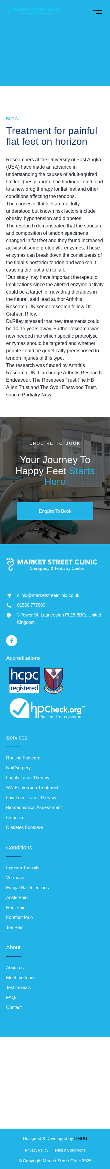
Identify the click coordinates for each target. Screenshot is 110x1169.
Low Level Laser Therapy (31, 797)
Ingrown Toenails (22, 867)
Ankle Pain (17, 897)
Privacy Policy (36, 1150)
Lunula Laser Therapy (28, 777)
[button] (97, 11)
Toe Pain (14, 927)
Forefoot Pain (19, 917)
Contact (14, 1007)
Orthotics (15, 817)
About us (15, 967)
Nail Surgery (18, 767)
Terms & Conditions (69, 1150)
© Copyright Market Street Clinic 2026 (55, 1160)
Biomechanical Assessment (34, 807)
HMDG (80, 1138)
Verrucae (15, 877)
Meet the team (20, 977)
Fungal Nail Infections (27, 887)
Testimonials (18, 987)
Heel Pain (15, 907)
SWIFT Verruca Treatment (32, 787)
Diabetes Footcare (24, 827)
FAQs (12, 997)
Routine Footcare (23, 757)
